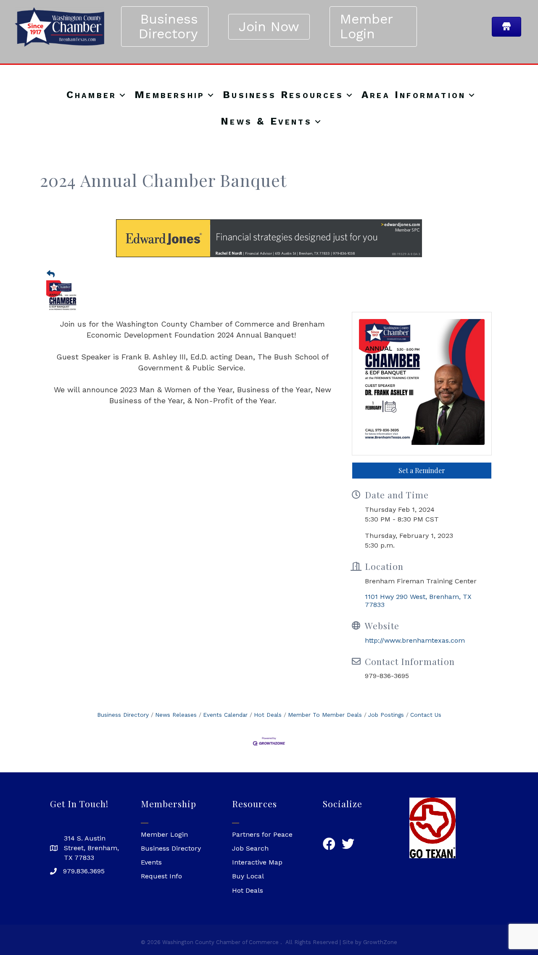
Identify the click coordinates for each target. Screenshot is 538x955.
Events (151, 862)
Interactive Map (257, 862)
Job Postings (386, 714)
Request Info (161, 876)
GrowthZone (380, 942)
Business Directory (123, 714)
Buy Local (248, 876)
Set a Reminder (421, 470)
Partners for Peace (262, 834)
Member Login (164, 834)
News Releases (176, 714)
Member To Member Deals (325, 714)
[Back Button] (51, 274)
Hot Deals (268, 714)
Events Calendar (225, 714)
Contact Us (425, 714)
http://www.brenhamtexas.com (415, 640)
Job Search (250, 848)
